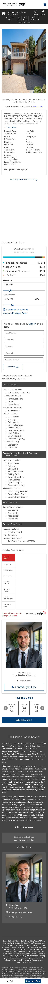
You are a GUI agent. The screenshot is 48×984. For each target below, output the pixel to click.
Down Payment (9, 295)
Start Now (37, 106)
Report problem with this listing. (24, 180)
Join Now (11, 367)
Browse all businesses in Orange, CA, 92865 (11, 614)
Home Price (7, 280)
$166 (42, 275)
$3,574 (41, 262)
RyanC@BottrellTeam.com (20, 912)
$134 (42, 270)
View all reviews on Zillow (24, 840)
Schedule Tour (33, 981)
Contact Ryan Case (26, 687)
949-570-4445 (25, 681)
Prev (6, 708)
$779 (42, 266)
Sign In (32, 323)
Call (11, 981)
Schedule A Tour (23, 720)
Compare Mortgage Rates (15, 313)
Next (42, 708)
